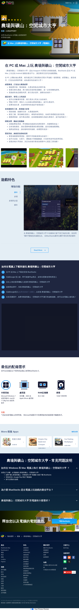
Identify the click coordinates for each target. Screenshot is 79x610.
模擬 (3, 31)
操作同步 (26, 557)
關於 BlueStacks (48, 548)
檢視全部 (75, 431)
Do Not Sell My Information (29, 602)
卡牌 (2, 586)
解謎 (2, 588)
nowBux (3, 559)
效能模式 (26, 571)
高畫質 (25, 580)
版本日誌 (66, 548)
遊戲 (2, 567)
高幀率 (25, 577)
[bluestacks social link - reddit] (69, 557)
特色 (24, 545)
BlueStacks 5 (4, 550)
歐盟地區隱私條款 (16, 602)
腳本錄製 (26, 559)
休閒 (2, 581)
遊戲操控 (26, 548)
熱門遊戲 (3, 569)
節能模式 (26, 561)
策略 (2, 579)
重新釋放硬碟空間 (28, 568)
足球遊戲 (3, 592)
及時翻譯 (26, 564)
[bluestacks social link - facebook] (73, 557)
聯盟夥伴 (46, 550)
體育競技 (3, 590)
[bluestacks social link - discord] (64, 557)
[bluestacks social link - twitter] (69, 561)
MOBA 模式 (26, 552)
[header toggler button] (76, 3)
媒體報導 (46, 557)
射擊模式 (26, 550)
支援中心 (66, 545)
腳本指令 (26, 575)
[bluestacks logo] (8, 3)
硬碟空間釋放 (27, 573)
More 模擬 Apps (9, 431)
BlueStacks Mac (5, 548)
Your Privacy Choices (41, 609)
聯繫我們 (46, 552)
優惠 (2, 552)
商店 (2, 555)
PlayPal (3, 561)
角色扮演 (3, 576)
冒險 (2, 574)
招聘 (44, 555)
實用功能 (26, 582)
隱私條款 (3, 602)
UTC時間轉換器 (27, 584)
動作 (2, 572)
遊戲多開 (26, 555)
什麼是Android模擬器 (49, 569)
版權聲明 (8, 602)
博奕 (2, 583)
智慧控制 (26, 566)
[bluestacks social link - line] (64, 561)
